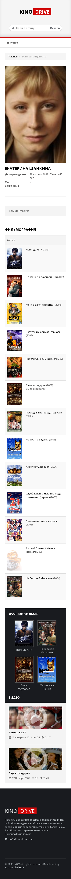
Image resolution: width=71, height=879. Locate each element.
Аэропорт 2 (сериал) (38, 466)
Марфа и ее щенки (37, 439)
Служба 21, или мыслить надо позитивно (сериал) (43, 495)
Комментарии (19, 211)
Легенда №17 (34, 249)
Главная (13, 56)
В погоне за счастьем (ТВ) (41, 277)
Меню (13, 42)
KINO (34, 11)
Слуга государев (36, 385)
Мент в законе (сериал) (40, 304)
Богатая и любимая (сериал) (43, 332)
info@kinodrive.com (21, 839)
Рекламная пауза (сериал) (41, 521)
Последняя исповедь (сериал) (44, 412)
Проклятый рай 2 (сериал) (41, 358)
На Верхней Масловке (39, 578)
